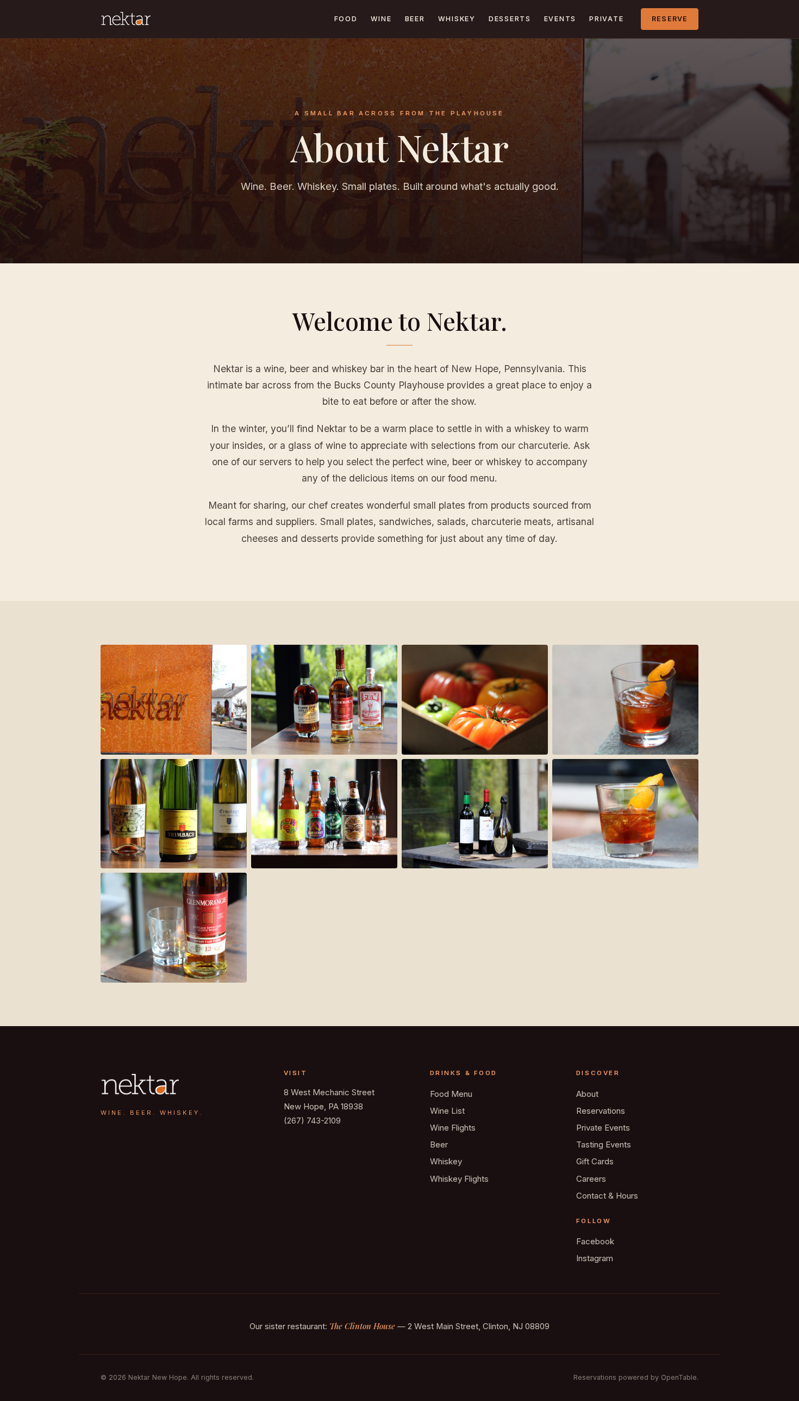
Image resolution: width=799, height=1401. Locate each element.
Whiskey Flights (459, 1179)
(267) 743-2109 (312, 1120)
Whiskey (457, 19)
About (587, 1094)
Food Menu (451, 1094)
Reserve (670, 19)
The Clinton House (362, 1325)
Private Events (603, 1127)
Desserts (510, 19)
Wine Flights (453, 1127)
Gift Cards (595, 1161)
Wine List (447, 1111)
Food (346, 19)
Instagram (594, 1258)
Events (560, 19)
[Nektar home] (126, 19)
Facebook (595, 1241)
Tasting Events (603, 1144)
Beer (415, 19)
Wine (381, 19)
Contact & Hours (607, 1195)
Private (606, 19)
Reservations (600, 1111)
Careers (591, 1179)
